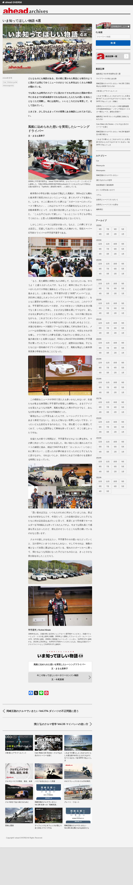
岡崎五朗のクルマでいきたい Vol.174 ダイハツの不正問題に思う (42, 711)
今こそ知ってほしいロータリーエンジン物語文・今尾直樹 (57, 677)
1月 (123, 234)
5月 (123, 229)
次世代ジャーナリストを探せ (107, 205)
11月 (107, 244)
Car (4, 82)
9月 (123, 244)
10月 (115, 244)
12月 (100, 244)
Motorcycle (12, 82)
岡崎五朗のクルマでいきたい (107, 175)
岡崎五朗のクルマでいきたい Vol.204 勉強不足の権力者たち (113, 133)
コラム (98, 195)
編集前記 (99, 209)
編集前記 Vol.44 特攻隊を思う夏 (108, 74)
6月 (115, 229)
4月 (100, 234)
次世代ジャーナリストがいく (107, 200)
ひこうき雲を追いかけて (105, 190)
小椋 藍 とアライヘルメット (107, 91)
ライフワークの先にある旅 (106, 79)
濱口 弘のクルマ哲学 (104, 180)
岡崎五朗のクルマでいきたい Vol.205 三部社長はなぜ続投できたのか (113, 84)
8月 (100, 229)
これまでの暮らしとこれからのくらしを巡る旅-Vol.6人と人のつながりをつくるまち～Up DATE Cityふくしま (113, 142)
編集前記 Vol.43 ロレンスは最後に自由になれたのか (112, 118)
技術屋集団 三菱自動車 (105, 185)
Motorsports (8, 85)
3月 (108, 234)
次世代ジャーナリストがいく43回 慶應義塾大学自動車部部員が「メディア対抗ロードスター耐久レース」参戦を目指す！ (113, 109)
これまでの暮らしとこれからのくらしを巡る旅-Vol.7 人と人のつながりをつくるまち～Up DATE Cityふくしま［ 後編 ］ (113, 98)
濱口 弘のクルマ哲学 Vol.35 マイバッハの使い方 (61, 724)
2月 (115, 234)
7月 (108, 229)
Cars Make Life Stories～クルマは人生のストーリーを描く (112, 125)
